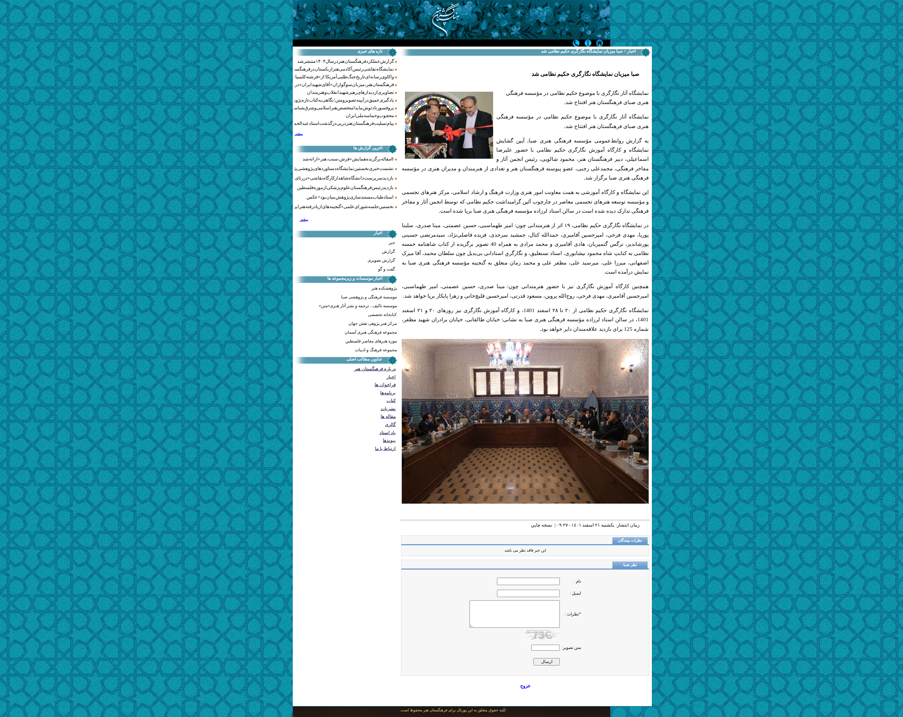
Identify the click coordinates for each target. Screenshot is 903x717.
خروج (525, 685)
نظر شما (630, 565)
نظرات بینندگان (630, 540)
